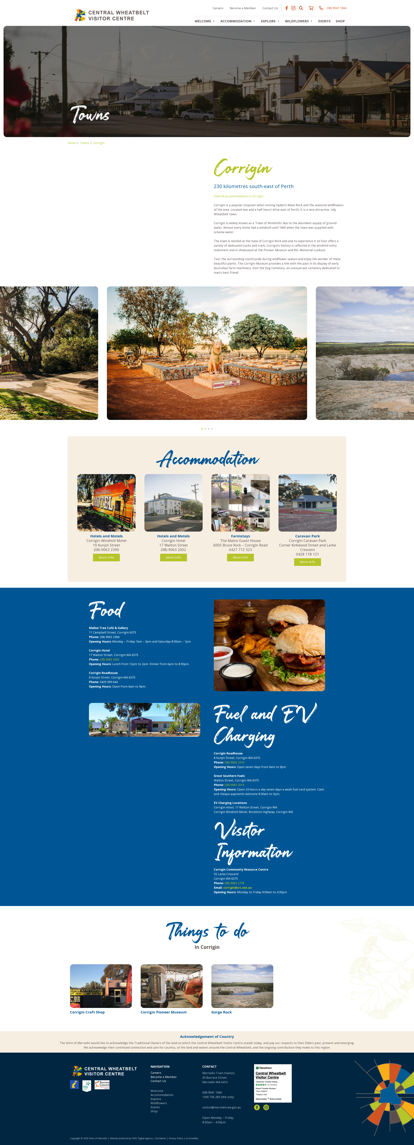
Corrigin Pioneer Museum (164, 1012)
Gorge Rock (221, 1012)
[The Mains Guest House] (240, 503)
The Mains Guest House (240, 540)
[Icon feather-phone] (321, 8)
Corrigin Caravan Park (307, 540)
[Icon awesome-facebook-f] (286, 8)
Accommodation (235, 21)
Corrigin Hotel (173, 540)
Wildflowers (297, 21)
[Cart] (311, 8)
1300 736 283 (211, 1097)
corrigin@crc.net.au (237, 887)
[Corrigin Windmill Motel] (106, 503)
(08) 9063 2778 (234, 883)
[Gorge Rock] (242, 986)
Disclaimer (160, 1138)
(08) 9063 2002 (109, 659)
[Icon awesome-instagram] (293, 8)
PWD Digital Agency (142, 1138)
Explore (156, 1099)
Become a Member (164, 1077)
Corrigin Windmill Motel (106, 540)
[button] (301, 8)
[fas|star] (257, 1107)
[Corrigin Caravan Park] (307, 503)
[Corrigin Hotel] (173, 503)
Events (324, 21)
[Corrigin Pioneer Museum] (172, 986)
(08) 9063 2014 (234, 785)
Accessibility (192, 1138)
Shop (340, 21)
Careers (156, 1073)
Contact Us (158, 1081)
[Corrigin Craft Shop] (101, 986)
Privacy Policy (176, 1138)
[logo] (110, 15)
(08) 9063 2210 (234, 762)
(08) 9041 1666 (212, 1092)
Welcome (203, 21)
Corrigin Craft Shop (87, 1012)
